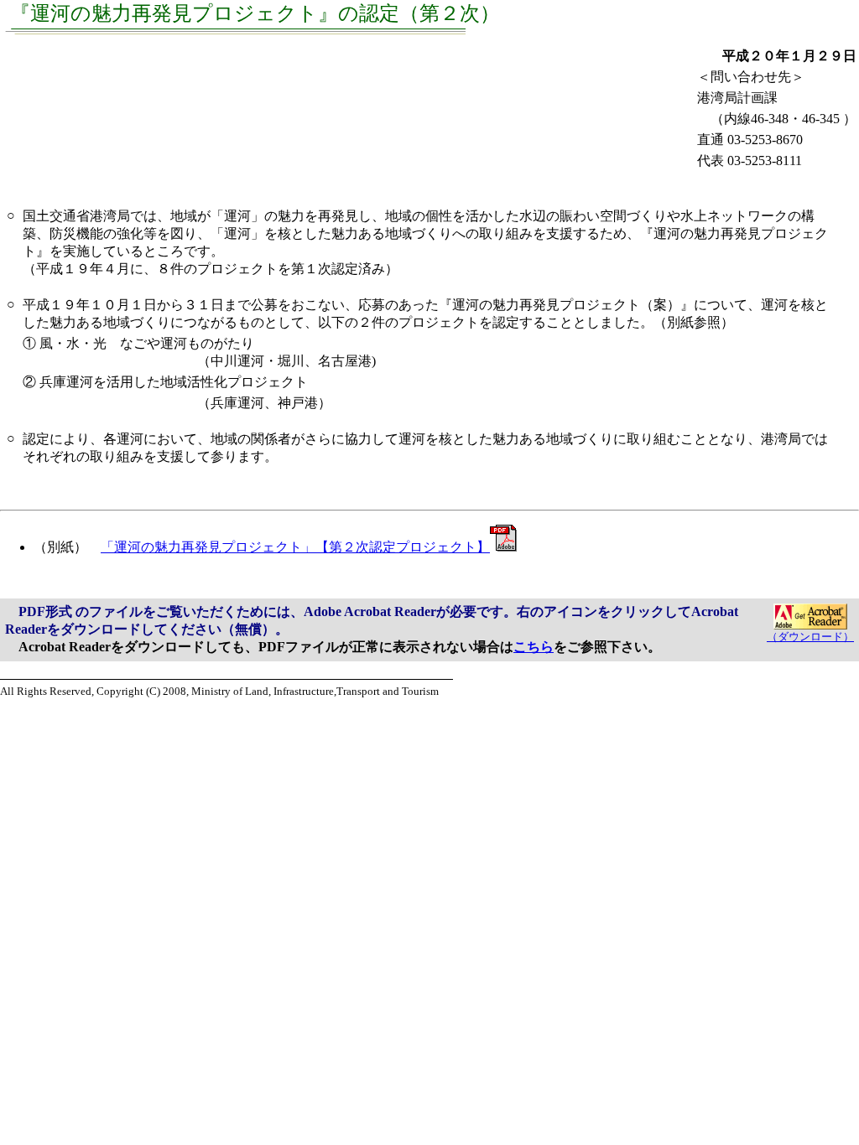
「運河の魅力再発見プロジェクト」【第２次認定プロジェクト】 (295, 547)
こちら (533, 647)
